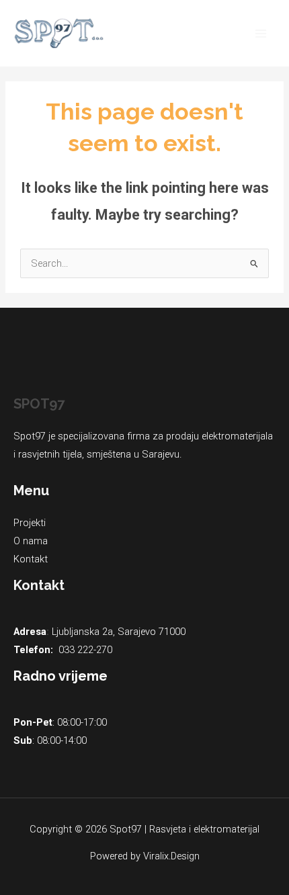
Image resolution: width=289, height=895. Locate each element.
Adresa (29, 632)
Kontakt (30, 559)
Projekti (29, 523)
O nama (30, 541)
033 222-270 (85, 650)
